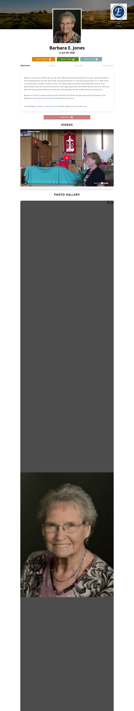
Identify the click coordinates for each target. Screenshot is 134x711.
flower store (82, 106)
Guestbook (108, 65)
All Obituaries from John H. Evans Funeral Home (118, 22)
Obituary (25, 65)
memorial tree (50, 106)
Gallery (79, 65)
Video (52, 65)
